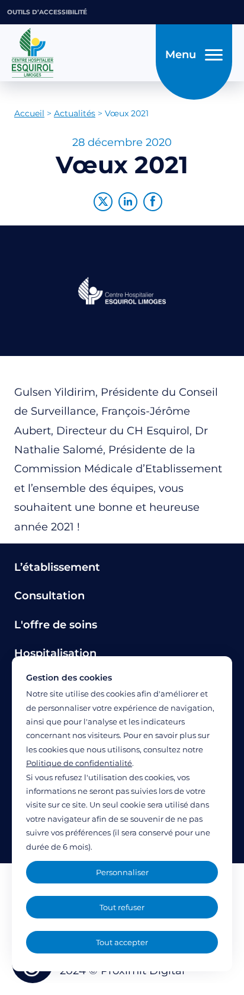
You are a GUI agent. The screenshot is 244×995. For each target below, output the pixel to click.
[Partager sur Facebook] (153, 201)
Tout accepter (122, 942)
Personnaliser (122, 872)
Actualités (74, 113)
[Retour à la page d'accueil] (80, 53)
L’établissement (57, 567)
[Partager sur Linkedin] (128, 201)
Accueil (29, 113)
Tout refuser (122, 907)
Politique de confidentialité (79, 763)
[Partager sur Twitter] (103, 201)
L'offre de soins (55, 624)
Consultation (49, 595)
